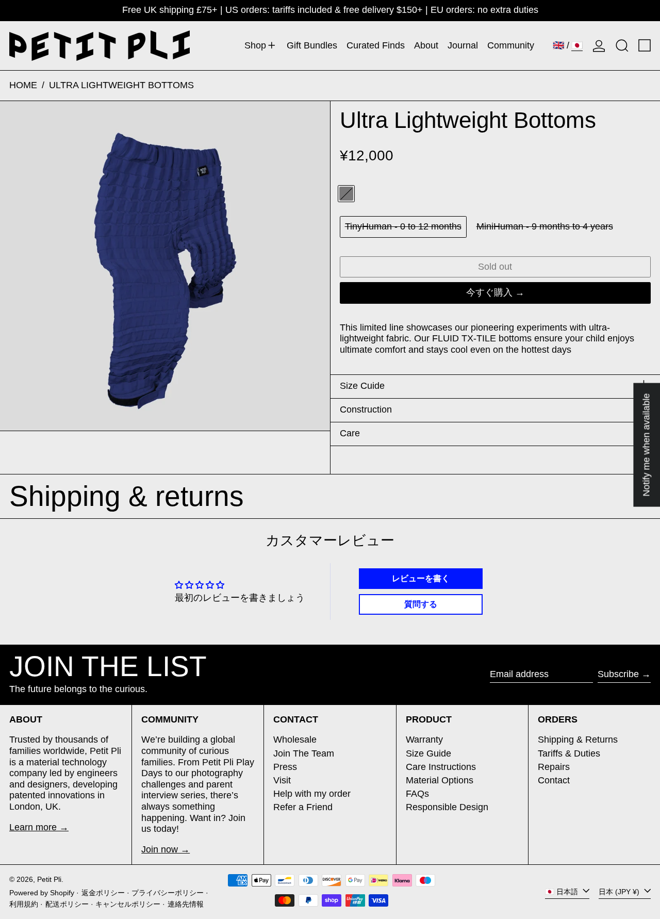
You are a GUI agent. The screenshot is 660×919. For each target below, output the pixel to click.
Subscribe (618, 674)
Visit (282, 780)
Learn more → (39, 827)
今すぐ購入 (489, 292)
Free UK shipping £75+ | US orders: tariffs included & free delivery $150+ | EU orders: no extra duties (330, 10)
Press (285, 767)
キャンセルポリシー (127, 904)
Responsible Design (447, 807)
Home (23, 85)
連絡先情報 (186, 904)
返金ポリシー (103, 893)
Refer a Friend (303, 807)
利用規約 (23, 904)
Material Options (439, 780)
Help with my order (312, 794)
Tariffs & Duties (569, 753)
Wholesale (295, 739)
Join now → (165, 849)
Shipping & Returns (578, 739)
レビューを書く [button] (421, 578)
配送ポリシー (67, 904)
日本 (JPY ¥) (620, 892)
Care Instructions (441, 767)
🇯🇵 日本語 (562, 892)
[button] (622, 45)
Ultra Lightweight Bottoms (121, 85)
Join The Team (303, 753)
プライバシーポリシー (167, 893)
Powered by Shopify (41, 893)
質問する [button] (420, 604)
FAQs (417, 794)
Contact (554, 780)
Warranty (424, 739)
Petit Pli (49, 879)
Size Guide (428, 753)
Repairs (554, 767)
